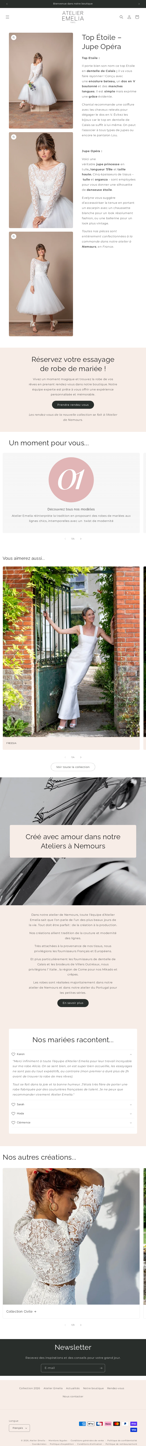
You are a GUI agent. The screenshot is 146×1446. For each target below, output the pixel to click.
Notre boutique (93, 1388)
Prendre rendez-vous (73, 404)
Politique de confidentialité (122, 1440)
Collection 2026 (29, 1388)
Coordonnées (39, 1444)
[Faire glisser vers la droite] (81, 539)
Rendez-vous (115, 1388)
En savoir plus (73, 1003)
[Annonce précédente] (7, 4)
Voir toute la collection (73, 767)
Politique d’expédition (62, 1444)
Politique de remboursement (121, 1444)
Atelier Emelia (53, 1388)
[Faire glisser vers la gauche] (65, 539)
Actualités (73, 1388)
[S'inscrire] (101, 1368)
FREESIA (11, 743)
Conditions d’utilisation (89, 1444)
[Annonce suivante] (139, 4)
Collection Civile (19, 1311)
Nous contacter (73, 1396)
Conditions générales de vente (87, 1440)
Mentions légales (58, 1440)
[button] (7, 17)
